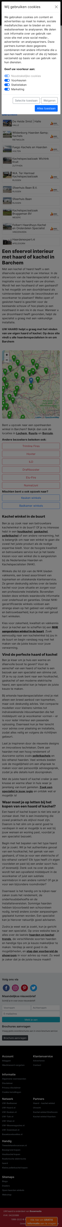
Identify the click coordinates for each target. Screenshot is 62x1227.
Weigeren (49, 100)
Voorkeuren (18, 80)
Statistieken (19, 84)
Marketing (17, 89)
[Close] (56, 7)
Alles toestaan (46, 108)
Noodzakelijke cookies (26, 76)
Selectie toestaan (26, 100)
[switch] (7, 80)
